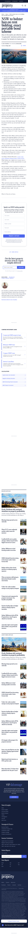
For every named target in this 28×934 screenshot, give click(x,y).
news (7, 14)
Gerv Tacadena (6, 43)
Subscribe (21, 267)
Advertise (21, 1)
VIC (2, 864)
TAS (19, 864)
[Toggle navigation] (25, 5)
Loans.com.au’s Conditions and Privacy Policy (14, 242)
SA (10, 864)
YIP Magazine (15, 1)
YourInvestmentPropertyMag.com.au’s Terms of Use (14, 240)
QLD (2, 866)
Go (24, 856)
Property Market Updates (8, 278)
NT (10, 866)
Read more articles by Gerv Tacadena (9, 299)
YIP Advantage (8, 1)
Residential (12, 277)
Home (3, 14)
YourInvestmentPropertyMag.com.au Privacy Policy (13, 241)
